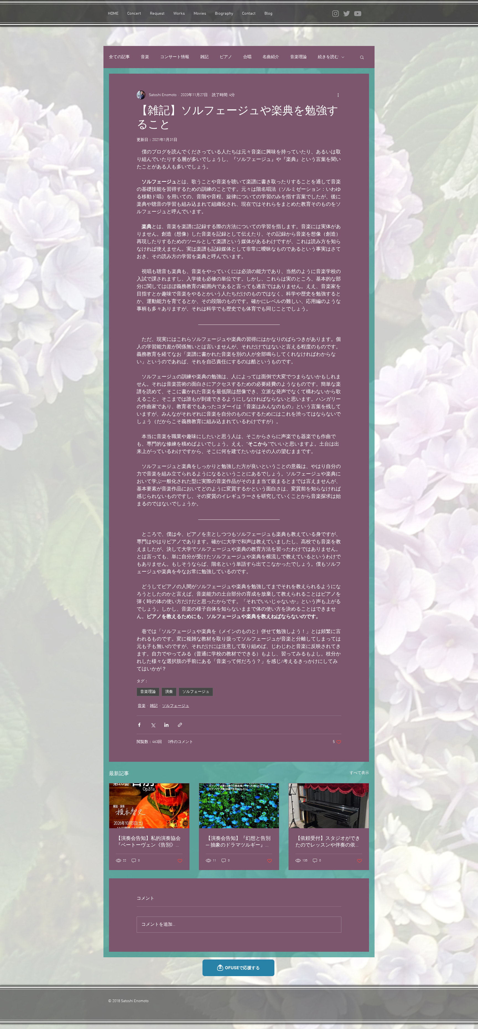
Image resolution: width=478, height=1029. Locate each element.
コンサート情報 (174, 57)
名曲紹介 (271, 57)
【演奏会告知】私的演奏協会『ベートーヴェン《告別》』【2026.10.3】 (148, 842)
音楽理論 (298, 57)
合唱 (247, 57)
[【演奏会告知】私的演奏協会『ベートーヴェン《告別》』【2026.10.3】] (149, 805)
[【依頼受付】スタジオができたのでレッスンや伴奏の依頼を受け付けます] (329, 805)
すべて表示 (359, 773)
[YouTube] (357, 13)
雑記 (204, 57)
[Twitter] (346, 13)
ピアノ (226, 57)
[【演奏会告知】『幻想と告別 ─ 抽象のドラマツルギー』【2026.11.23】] (239, 805)
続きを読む (328, 57)
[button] (362, 57)
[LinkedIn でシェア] (166, 724)
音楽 (145, 57)
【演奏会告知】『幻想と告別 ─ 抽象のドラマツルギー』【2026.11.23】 (238, 842)
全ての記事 (119, 57)
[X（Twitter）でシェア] (152, 724)
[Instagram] (335, 13)
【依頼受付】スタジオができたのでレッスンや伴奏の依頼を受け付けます (327, 842)
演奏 (169, 692)
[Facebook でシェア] (139, 724)
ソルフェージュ (195, 692)
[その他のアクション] (338, 95)
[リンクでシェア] (180, 724)
